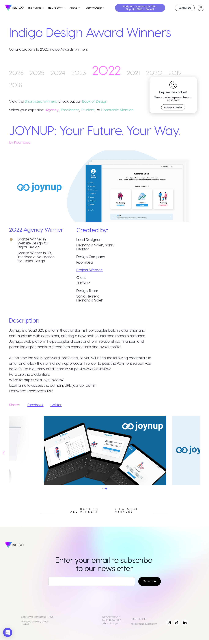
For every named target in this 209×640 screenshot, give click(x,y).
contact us (40, 616)
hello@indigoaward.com (144, 623)
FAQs (50, 616)
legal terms (27, 616)
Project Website (89, 270)
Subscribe (149, 581)
